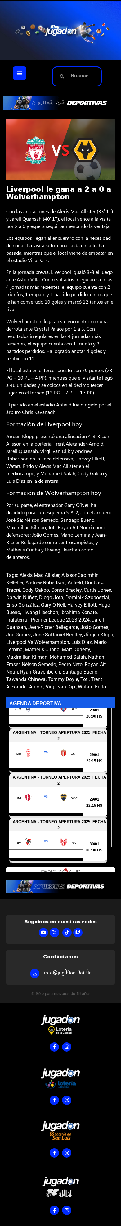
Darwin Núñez (21, 597)
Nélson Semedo (39, 664)
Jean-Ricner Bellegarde (53, 627)
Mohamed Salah (68, 657)
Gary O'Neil (53, 605)
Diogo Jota (51, 597)
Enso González (22, 605)
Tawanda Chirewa (26, 679)
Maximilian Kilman (26, 657)
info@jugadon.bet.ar (67, 973)
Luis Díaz (81, 642)
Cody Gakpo (35, 590)
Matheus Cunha (42, 650)
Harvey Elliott (81, 605)
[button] (19, 73)
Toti (84, 679)
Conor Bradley (66, 590)
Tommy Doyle (63, 679)
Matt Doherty (76, 650)
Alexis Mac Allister (39, 575)
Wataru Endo (92, 687)
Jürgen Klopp (98, 635)
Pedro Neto (70, 664)
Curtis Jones (97, 590)
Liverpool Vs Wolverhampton (37, 642)
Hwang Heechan (40, 612)
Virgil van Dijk (61, 687)
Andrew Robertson (45, 583)
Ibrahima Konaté (78, 612)
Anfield (75, 583)
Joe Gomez (18, 635)
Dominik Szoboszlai (87, 597)
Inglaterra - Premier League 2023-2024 (48, 620)
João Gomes (94, 627)
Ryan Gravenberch (40, 672)
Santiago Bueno (79, 672)
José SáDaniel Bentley (57, 635)
